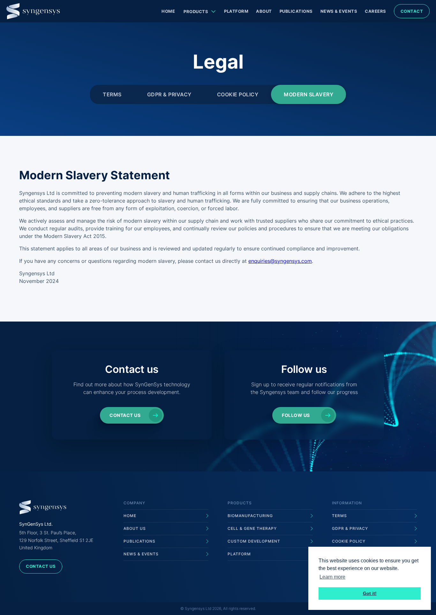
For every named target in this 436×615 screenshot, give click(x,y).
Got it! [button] (370, 593)
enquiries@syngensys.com (280, 261)
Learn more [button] (332, 577)
